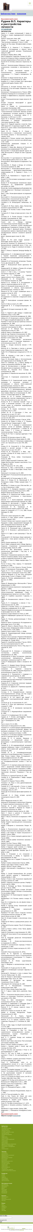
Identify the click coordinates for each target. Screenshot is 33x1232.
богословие (5, 1158)
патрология (5, 1165)
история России (6, 1130)
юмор (3, 1147)
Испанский (4, 1191)
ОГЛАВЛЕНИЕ (6, 29)
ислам (3, 1175)
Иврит (3, 1188)
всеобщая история (6, 1128)
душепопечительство (7, 1161)
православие (5, 1179)
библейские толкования (8, 1155)
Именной (4, 1198)
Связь (3, 1209)
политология (5, 1138)
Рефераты (4, 1206)
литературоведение (7, 1134)
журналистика (5, 1129)
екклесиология (5, 1162)
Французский (5, 1185)
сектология (4, 1168)
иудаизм (4, 1177)
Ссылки (4, 1208)
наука (3, 1135)
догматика (4, 1160)
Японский (4, 1189)
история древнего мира (8, 1132)
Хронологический (6, 1199)
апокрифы (4, 1152)
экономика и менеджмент (8, 1146)
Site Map (4, 1210)
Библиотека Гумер (8, 14)
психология (21, 14)
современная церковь (7, 1169)
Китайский (4, 1193)
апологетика (5, 1154)
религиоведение (6, 1167)
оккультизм (5, 1164)
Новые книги (5, 1196)
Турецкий (4, 1190)
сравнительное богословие (9, 1170)
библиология (5, 1156)
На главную (5, 1127)
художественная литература (9, 1144)
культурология (5, 1133)
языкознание (5, 1148)
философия (5, 1142)
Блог (3, 1204)
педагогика (4, 1136)
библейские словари (7, 1157)
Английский (5, 1184)
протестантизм (5, 1180)
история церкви (6, 1163)
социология (5, 1141)
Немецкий (4, 1187)
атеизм (3, 1174)
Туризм (3, 1205)
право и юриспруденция (8, 1139)
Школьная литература (7, 1145)
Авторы (4, 1200)
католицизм (5, 1178)
